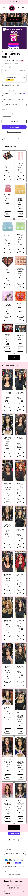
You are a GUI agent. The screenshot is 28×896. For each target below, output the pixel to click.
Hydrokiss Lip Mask (7, 194)
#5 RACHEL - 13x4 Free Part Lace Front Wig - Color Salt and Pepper (7, 485)
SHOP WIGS (14, 19)
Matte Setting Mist (20, 164)
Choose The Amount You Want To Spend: (12, 100)
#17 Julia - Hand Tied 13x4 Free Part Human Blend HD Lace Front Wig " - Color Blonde (20, 715)
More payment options (14, 131)
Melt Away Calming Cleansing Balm (7, 236)
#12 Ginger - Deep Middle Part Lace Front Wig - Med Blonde (7, 622)
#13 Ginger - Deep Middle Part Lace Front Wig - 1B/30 (20, 622)
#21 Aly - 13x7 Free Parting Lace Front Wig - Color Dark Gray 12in (20, 802)
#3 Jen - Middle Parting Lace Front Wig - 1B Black (7, 438)
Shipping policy (20, 871)
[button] (4, 8)
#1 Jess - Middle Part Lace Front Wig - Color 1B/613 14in (8, 394)
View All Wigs (14, 365)
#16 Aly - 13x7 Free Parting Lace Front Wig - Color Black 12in (7, 709)
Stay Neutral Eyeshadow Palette (20, 269)
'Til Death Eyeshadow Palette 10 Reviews (7, 271)
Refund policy (22, 868)
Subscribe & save (11, 78)
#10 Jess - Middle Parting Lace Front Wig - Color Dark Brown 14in (7, 576)
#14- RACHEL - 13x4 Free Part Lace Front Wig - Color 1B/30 (7, 668)
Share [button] (6, 139)
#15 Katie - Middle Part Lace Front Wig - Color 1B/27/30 (20, 668)
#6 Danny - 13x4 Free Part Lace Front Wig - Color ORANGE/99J (20, 485)
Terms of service (9, 871)
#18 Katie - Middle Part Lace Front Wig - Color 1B (8, 761)
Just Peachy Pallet (20, 303)
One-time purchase (11, 71)
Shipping (4, 63)
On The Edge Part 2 (20, 335)
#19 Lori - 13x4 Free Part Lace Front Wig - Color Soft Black (20, 761)
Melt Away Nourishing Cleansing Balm (20, 199)
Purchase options (8, 67)
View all (14, 357)
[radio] (3, 71)
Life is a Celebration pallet (7, 163)
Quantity (4, 109)
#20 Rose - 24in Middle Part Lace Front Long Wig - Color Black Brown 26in (7, 803)
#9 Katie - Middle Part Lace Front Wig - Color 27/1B (20, 531)
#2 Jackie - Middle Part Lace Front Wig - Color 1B (20, 394)
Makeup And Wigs (13, 866)
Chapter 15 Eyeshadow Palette (7, 305)
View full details (18, 139)
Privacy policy (12, 868)
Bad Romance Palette (7, 335)
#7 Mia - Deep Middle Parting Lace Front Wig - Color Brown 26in (7, 526)
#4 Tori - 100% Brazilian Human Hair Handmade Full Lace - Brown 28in (20, 439)
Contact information (15, 874)
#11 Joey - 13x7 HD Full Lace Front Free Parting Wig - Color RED (20, 576)
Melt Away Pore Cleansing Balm (20, 235)
